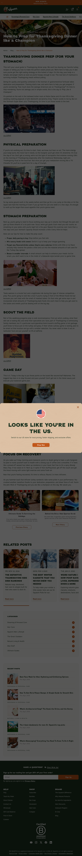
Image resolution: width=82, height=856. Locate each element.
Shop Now (41, 445)
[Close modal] (78, 407)
